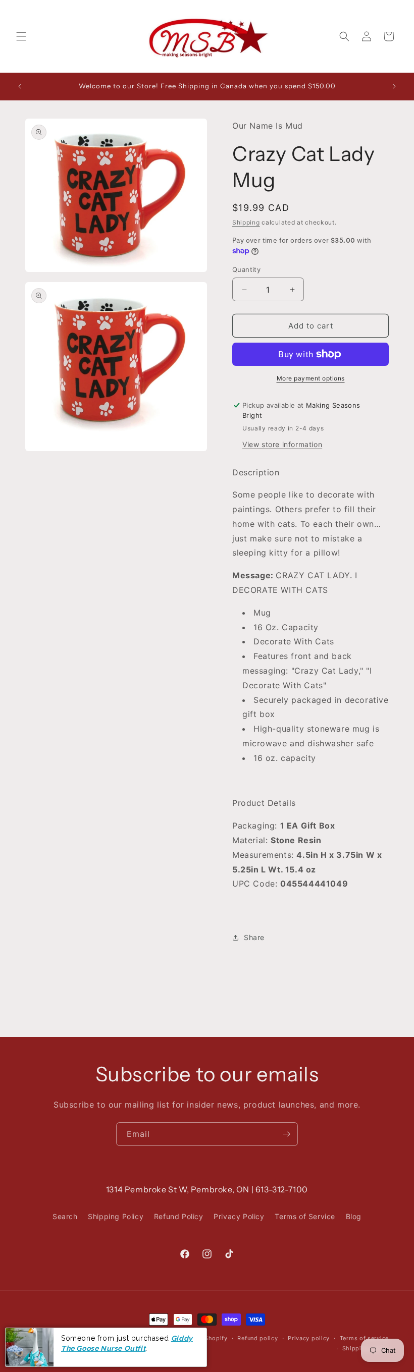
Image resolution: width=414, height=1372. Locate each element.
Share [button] (254, 937)
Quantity (246, 269)
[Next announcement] (394, 86)
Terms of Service (305, 1216)
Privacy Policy (239, 1216)
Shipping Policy (115, 1216)
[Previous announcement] (20, 86)
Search (65, 1216)
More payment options (311, 378)
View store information (282, 444)
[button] (21, 36)
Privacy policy (309, 1338)
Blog (353, 1216)
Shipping (246, 222)
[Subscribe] (286, 1134)
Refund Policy (178, 1216)
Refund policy (257, 1338)
